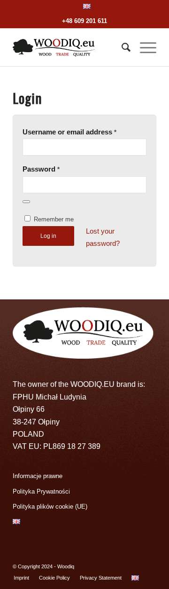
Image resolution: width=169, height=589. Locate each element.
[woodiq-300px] (70, 47)
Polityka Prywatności (41, 491)
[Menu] (143, 47)
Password (41, 169)
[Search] (121, 47)
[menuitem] (86, 6)
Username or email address (69, 132)
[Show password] (26, 201)
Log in (48, 236)
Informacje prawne (37, 475)
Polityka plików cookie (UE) (50, 506)
